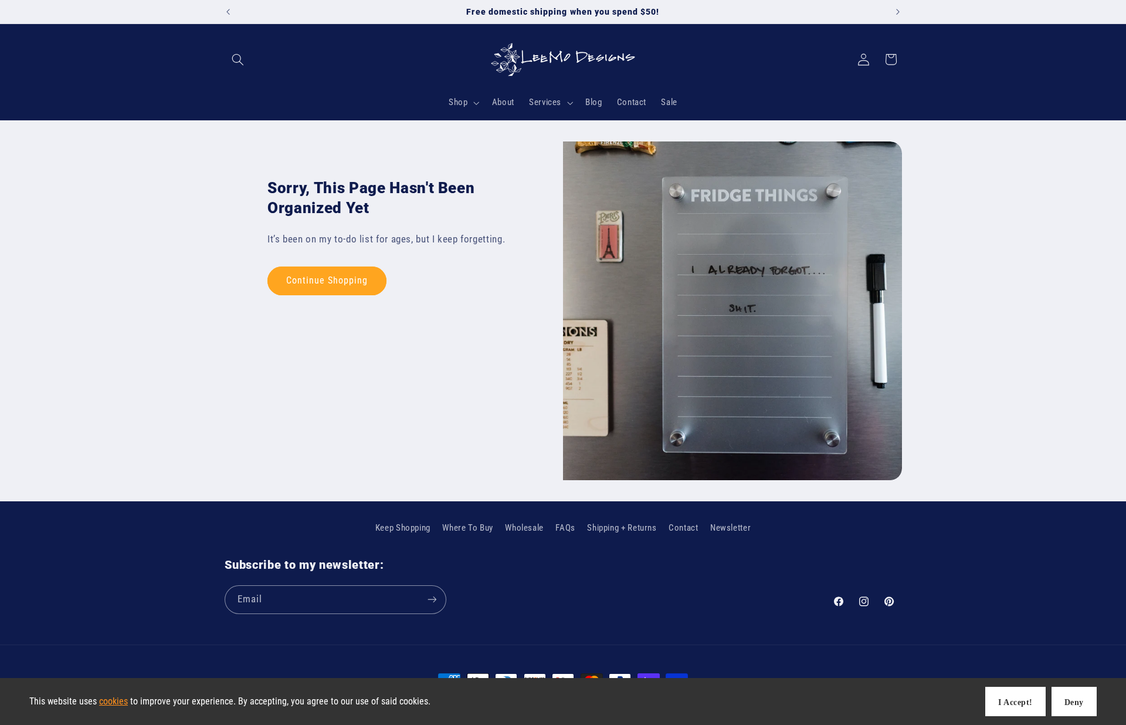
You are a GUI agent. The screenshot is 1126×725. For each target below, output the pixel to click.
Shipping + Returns (621, 527)
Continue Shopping (327, 280)
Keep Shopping (402, 527)
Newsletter (730, 527)
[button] (238, 59)
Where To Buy (467, 527)
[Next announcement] (898, 11)
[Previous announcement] (228, 11)
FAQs (565, 527)
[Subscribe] (431, 599)
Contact (683, 527)
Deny (1074, 702)
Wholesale (524, 527)
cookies (113, 701)
